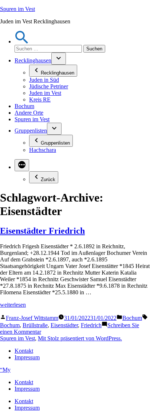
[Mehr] (22, 165)
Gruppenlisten (31, 130)
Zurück (48, 179)
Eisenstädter (64, 325)
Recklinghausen (33, 60)
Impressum (27, 357)
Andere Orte (29, 113)
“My (5, 370)
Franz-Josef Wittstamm (32, 318)
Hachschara (42, 150)
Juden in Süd (44, 80)
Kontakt (24, 351)
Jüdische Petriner (48, 86)
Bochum (24, 106)
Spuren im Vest (17, 9)
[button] (22, 41)
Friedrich (91, 325)
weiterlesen (13, 305)
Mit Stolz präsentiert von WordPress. (80, 338)
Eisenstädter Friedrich (42, 231)
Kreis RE (40, 99)
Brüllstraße (35, 325)
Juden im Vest (45, 93)
